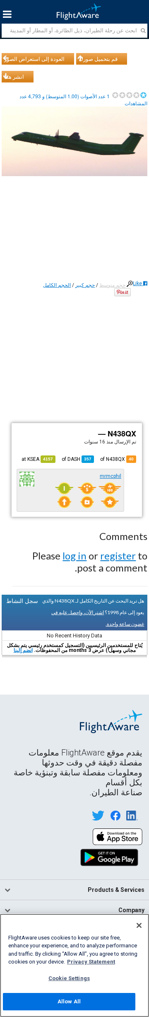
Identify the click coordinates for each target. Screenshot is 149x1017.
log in (74, 556)
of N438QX (117, 459)
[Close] (139, 925)
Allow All (69, 1001)
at (37, 459)
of (76, 459)
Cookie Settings (69, 978)
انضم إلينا (23, 650)
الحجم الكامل (57, 285)
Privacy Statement (91, 962)
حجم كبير (85, 285)
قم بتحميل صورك (98, 59)
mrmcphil (110, 476)
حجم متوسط (112, 285)
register (118, 556)
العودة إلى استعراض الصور (34, 59)
